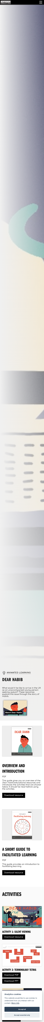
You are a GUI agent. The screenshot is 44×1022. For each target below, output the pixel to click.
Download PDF (11, 975)
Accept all (22, 1009)
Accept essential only (22, 1015)
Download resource (13, 795)
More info (15, 1003)
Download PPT (11, 981)
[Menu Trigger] (41, 2)
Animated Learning (19, 673)
